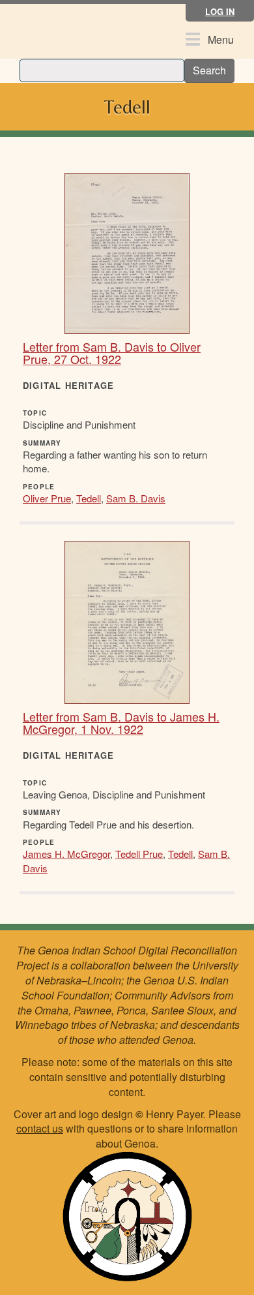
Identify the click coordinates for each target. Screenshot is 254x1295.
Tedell (88, 498)
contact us (39, 1128)
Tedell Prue (139, 854)
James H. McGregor (66, 854)
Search (209, 70)
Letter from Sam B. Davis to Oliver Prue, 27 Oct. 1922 (112, 353)
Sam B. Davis (135, 498)
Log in (219, 11)
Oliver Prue (47, 498)
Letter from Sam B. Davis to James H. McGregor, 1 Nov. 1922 (121, 723)
